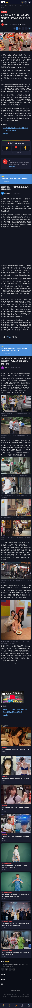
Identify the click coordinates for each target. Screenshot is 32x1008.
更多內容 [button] (3, 979)
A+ (19, 28)
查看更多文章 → (12, 166)
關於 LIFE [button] (3, 984)
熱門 (16, 1005)
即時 (10, 1005)
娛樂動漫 (11, 5)
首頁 (2, 5)
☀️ (22, 2)
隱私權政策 (13, 990)
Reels (22, 1006)
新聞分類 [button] (3, 974)
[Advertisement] (16, 247)
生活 (6, 5)
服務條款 (19, 990)
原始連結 (5, 133)
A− (14, 28)
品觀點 (9, 337)
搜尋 (29, 1005)
